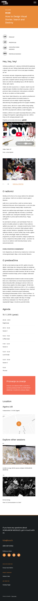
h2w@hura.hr (8, 540)
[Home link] (5, 3)
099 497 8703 (8, 546)
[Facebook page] (4, 555)
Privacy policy (13, 596)
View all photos (18, 184)
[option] (19, 169)
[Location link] (19, 424)
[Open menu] (35, 3)
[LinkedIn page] (9, 555)
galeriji (24, 120)
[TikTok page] (18, 555)
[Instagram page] (13, 555)
